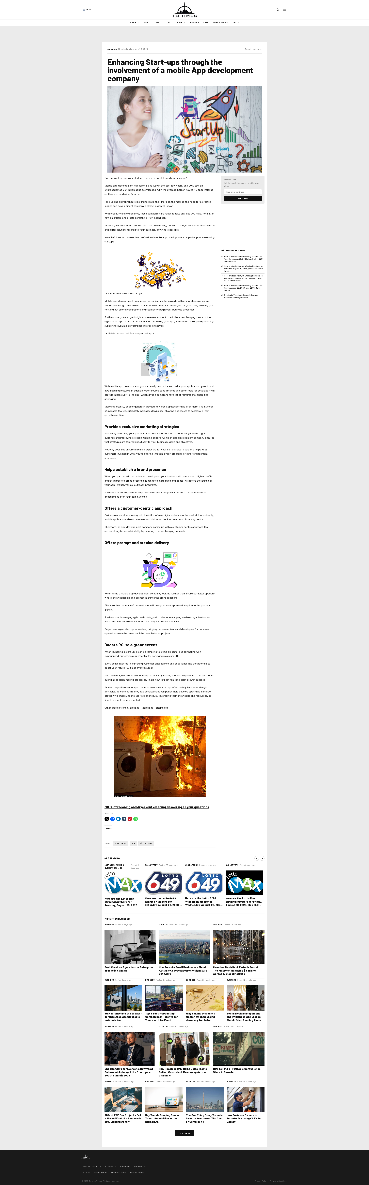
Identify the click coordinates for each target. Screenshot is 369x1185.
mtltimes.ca (133, 707)
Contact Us (110, 1166)
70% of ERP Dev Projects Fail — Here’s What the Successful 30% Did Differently (123, 1118)
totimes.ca (147, 707)
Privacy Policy (261, 1181)
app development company (128, 206)
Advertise (125, 1166)
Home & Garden (220, 22)
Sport (147, 22)
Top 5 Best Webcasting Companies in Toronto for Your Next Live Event (161, 1017)
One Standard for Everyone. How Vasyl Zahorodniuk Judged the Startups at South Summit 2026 (129, 1072)
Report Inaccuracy (253, 49)
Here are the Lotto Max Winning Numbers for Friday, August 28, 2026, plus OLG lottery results (243, 288)
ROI (186, 480)
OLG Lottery (151, 865)
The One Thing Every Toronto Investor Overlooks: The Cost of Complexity (204, 1118)
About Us (96, 1166)
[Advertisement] (184, 34)
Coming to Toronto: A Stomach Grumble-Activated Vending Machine (241, 296)
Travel (158, 22)
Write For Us (140, 1166)
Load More (184, 1133)
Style (236, 22)
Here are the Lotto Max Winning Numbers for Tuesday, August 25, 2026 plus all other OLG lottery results (243, 259)
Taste (169, 22)
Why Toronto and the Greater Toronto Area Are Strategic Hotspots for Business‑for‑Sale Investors (123, 1018)
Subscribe (243, 198)
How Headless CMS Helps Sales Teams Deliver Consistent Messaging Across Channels (183, 1072)
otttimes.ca (162, 707)
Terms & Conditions (279, 1181)
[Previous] (256, 858)
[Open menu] (285, 10)
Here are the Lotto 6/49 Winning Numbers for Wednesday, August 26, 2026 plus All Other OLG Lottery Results (243, 278)
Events (181, 22)
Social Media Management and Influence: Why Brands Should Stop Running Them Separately (244, 1018)
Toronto (134, 22)
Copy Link (147, 843)
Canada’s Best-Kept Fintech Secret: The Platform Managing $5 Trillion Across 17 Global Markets (236, 970)
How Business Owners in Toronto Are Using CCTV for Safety (244, 1118)
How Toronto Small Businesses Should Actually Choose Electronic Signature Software (183, 970)
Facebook (122, 843)
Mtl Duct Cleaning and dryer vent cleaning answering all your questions (157, 807)
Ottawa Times (137, 1172)
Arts (205, 22)
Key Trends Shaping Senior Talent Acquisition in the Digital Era (162, 1118)
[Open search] (278, 10)
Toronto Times (99, 1172)
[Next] (262, 858)
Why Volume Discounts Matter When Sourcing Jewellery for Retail (200, 1017)
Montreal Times (118, 1172)
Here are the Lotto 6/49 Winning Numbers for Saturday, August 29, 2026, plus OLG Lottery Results (243, 268)
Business (112, 49)
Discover (194, 22)
